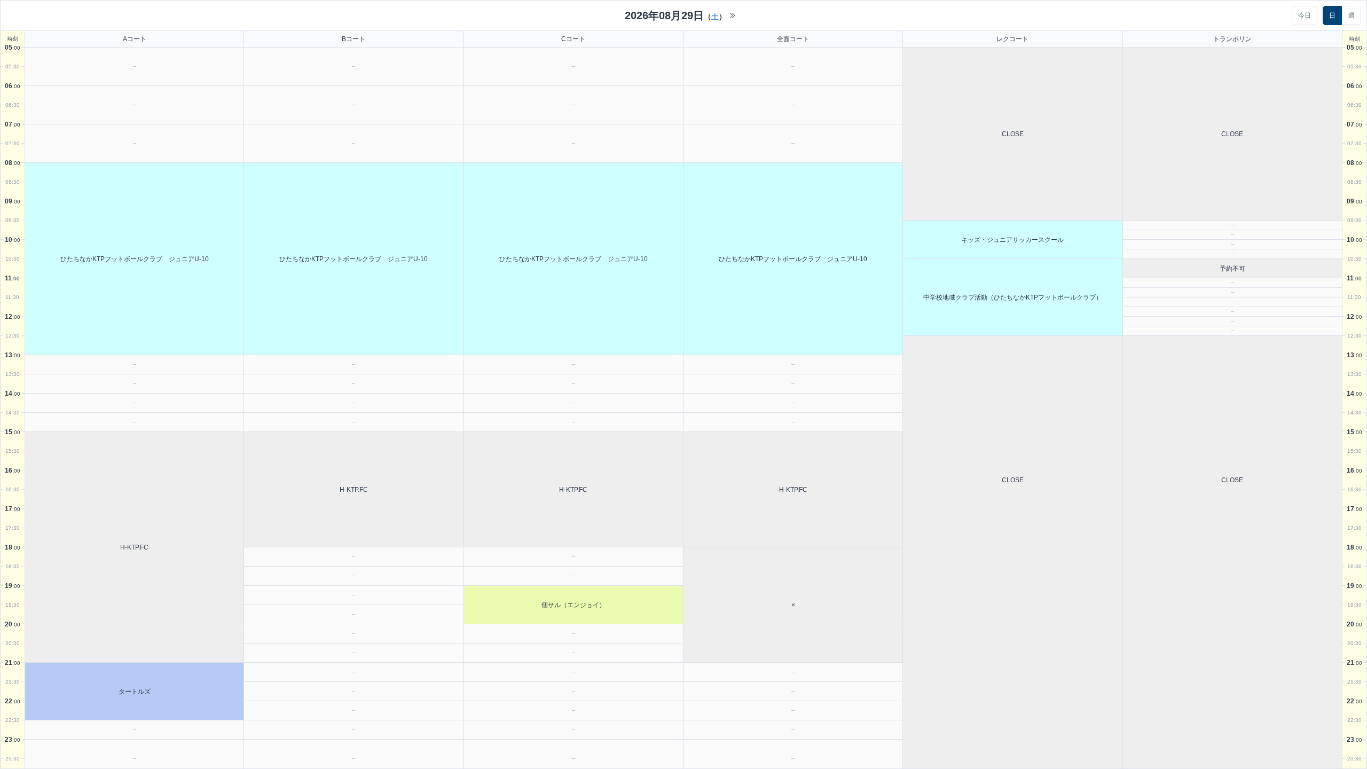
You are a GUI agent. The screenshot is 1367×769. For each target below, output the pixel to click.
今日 (1304, 15)
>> (732, 15)
